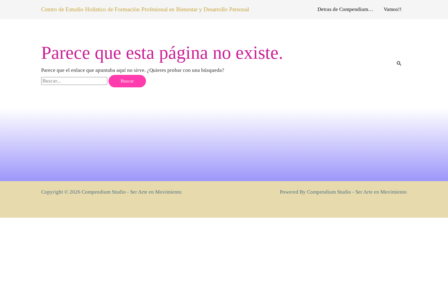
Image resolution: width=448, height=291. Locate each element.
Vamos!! (393, 9)
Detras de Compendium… (345, 9)
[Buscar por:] (74, 81)
